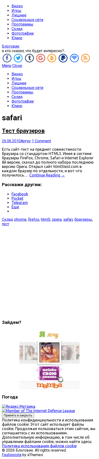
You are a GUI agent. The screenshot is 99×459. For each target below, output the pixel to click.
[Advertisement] (49, 270)
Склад (17, 29)
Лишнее (19, 15)
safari (68, 219)
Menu (6, 65)
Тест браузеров (23, 130)
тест (5, 224)
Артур (26, 141)
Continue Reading (47, 175)
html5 (45, 219)
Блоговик (10, 46)
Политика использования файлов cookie (39, 446)
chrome (20, 219)
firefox (33, 219)
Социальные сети (27, 19)
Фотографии (23, 33)
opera (57, 219)
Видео (17, 6)
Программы (22, 24)
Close (17, 65)
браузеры (83, 219)
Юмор (17, 38)
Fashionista (11, 455)
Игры (16, 10)
